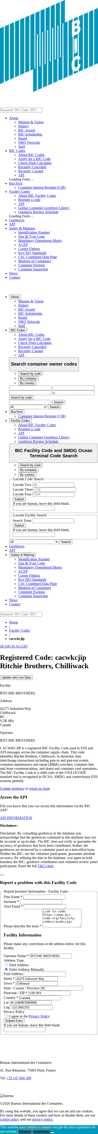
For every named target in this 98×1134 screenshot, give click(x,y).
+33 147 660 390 (18, 1078)
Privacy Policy (39, 1016)
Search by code (21, 397)
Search (58, 402)
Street (9, 978)
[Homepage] (49, 91)
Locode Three (23, 489)
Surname (11, 902)
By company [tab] (28, 378)
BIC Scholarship (30, 134)
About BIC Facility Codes (37, 196)
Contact (14, 277)
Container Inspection (33, 269)
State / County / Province (22, 988)
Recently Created (30, 171)
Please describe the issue (22, 926)
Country (11, 998)
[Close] (2, 875)
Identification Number (34, 232)
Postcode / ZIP (15, 993)
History (23, 126)
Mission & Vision (31, 122)
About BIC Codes (31, 155)
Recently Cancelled (32, 167)
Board (22, 138)
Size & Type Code (31, 236)
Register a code (29, 200)
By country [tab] (27, 383)
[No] (52, 1132)
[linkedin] (4, 1092)
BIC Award (26, 130)
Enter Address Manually (26, 969)
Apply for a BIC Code (34, 159)
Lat (6, 1002)
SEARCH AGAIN (14, 646)
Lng (7, 1007)
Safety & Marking (22, 228)
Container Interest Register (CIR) (42, 187)
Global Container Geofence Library (44, 208)
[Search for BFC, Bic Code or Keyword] (45, 110)
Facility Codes (19, 191)
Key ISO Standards (32, 253)
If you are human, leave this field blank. (41, 503)
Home (13, 622)
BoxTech (15, 183)
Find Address (18, 965)
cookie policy (9, 1119)
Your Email (13, 906)
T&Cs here (46, 866)
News (13, 273)
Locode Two (22, 485)
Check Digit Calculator (35, 163)
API (21, 175)
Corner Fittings (29, 249)
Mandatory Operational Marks (40, 241)
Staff (21, 147)
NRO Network (29, 142)
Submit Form (14, 1021)
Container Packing (31, 265)
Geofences (16, 220)
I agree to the (29, 1016)
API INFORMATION (16, 818)
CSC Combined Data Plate (37, 257)
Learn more (41, 1131)
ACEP (23, 245)
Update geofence (12, 788)
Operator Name (16, 956)
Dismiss (24, 1131)
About (13, 118)
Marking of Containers (34, 261)
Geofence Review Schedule (38, 212)
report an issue (39, 788)
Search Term (22, 520)
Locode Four (22, 494)
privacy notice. (42, 1119)
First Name (13, 897)
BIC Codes (17, 151)
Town (9, 983)
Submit (19, 499)
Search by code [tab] (30, 373)
